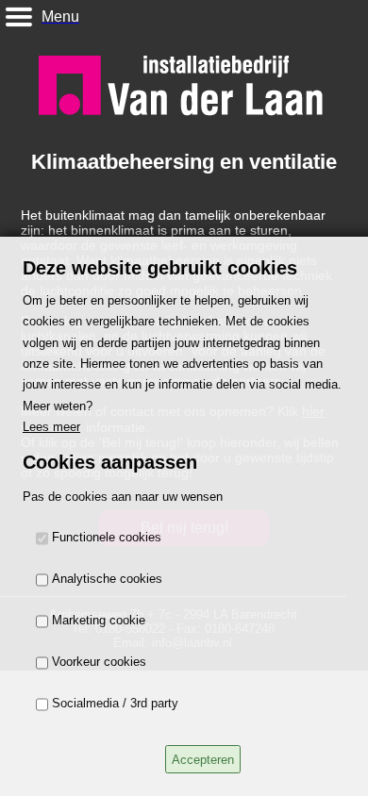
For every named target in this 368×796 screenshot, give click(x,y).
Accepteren (203, 760)
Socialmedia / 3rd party (115, 704)
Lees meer (51, 427)
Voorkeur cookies (99, 662)
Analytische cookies (107, 579)
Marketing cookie (98, 621)
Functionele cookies (106, 538)
